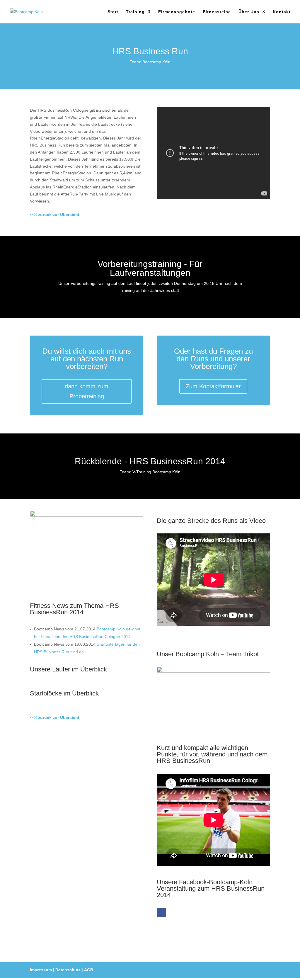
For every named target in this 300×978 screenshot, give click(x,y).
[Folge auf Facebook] (161, 912)
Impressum (41, 969)
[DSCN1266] (86, 515)
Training (135, 12)
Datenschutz (68, 969)
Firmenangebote (176, 12)
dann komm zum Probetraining (86, 391)
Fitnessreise (217, 12)
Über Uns (248, 12)
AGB (88, 969)
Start (113, 12)
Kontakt (282, 12)
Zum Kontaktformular (213, 386)
